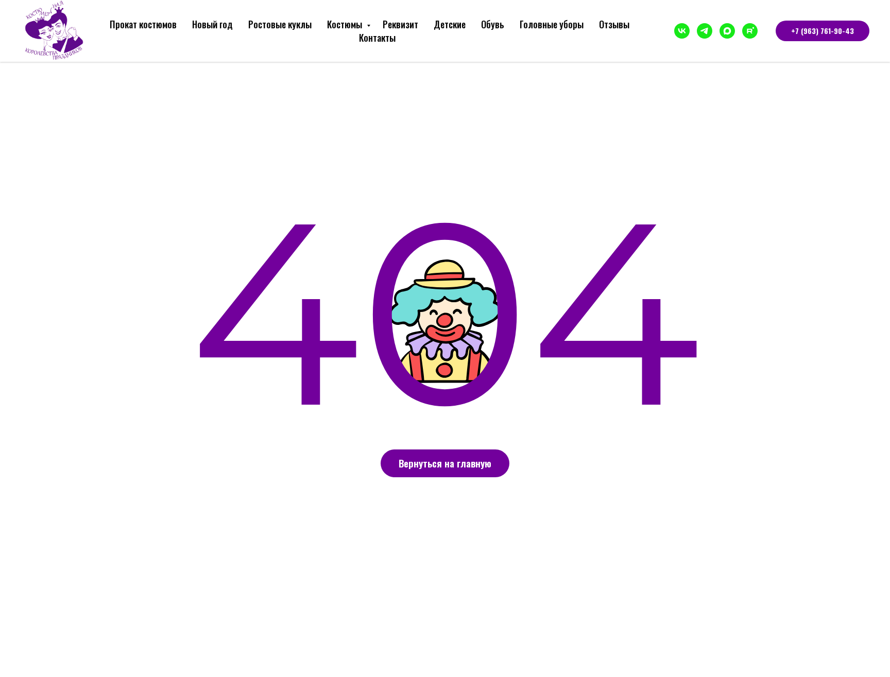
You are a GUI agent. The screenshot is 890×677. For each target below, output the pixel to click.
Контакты (377, 37)
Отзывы (614, 24)
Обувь (492, 24)
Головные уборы (552, 24)
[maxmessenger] (727, 31)
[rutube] (750, 31)
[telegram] (704, 31)
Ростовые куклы (280, 24)
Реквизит (400, 24)
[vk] (682, 31)
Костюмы (345, 24)
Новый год (212, 24)
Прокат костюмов (143, 24)
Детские (450, 24)
